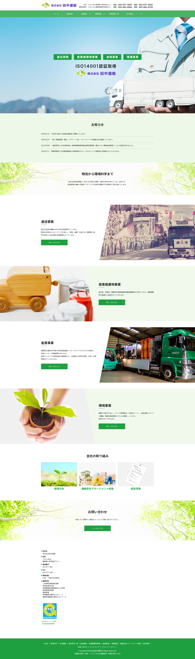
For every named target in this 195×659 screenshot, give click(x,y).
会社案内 (84, 14)
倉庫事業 (106, 643)
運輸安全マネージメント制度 (130, 643)
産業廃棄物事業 (94, 643)
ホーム (56, 14)
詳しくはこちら (54, 242)
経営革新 (146, 643)
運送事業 (83, 643)
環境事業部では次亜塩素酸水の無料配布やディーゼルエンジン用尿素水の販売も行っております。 (85, 151)
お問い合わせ (82, 647)
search (143, 14)
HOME (46, 643)
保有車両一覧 (114, 14)
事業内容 (98, 14)
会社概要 (63, 643)
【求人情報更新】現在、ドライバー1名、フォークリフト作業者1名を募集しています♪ (82, 139)
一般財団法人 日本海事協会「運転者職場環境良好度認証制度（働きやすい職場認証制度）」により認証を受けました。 (93, 145)
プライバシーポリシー (109, 647)
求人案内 (130, 14)
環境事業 (114, 643)
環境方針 (70, 14)
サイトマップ (94, 647)
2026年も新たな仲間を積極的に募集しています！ (68, 134)
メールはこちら (97, 528)
